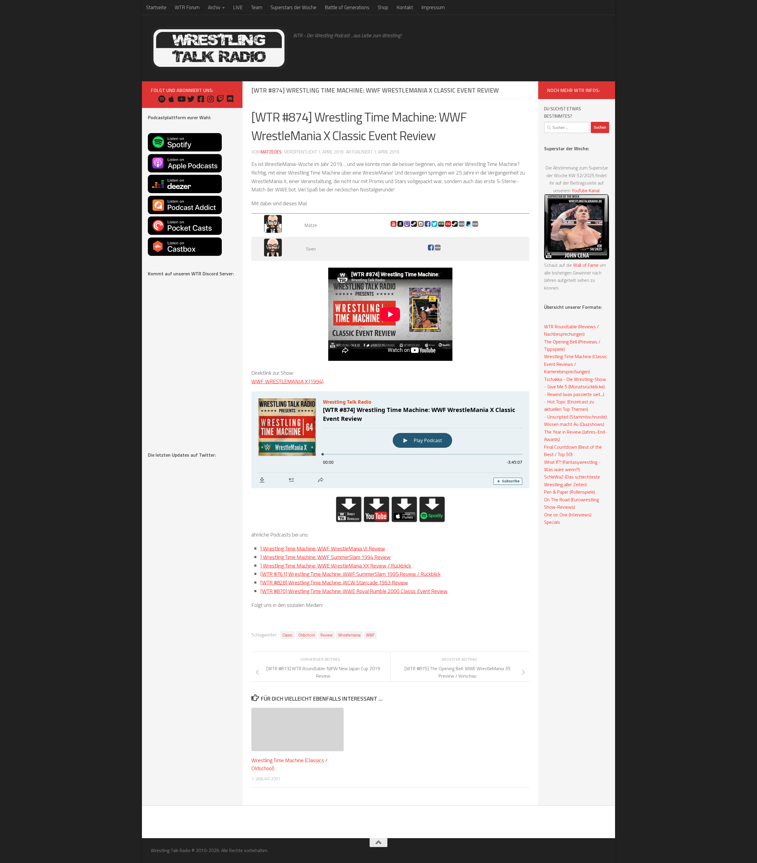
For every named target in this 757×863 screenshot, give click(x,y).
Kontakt (405, 7)
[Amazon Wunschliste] (400, 225)
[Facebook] (431, 248)
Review (327, 635)
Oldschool (306, 635)
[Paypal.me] (468, 225)
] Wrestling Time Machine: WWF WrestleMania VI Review (322, 548)
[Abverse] (438, 248)
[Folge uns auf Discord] (230, 99)
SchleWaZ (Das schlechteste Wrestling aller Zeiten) (572, 480)
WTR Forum (187, 7)
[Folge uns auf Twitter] (191, 99)
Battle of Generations (347, 7)
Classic (287, 635)
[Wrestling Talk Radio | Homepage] (219, 48)
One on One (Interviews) (567, 514)
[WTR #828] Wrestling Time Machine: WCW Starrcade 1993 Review (334, 582)
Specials (552, 522)
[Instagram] (421, 225)
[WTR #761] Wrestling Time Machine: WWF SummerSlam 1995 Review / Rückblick (350, 574)
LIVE (238, 7)
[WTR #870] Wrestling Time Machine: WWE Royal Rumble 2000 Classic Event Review (353, 591)
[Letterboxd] (441, 225)
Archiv (214, 7)
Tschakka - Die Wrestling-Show (575, 379)
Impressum (433, 7)
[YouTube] (394, 225)
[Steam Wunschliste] (414, 225)
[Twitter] (434, 225)
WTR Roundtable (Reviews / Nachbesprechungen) (571, 330)
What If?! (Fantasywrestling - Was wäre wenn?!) (572, 465)
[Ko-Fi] (462, 225)
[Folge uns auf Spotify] (161, 99)
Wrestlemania (349, 635)
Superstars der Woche (293, 7)
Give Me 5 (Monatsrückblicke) (576, 386)
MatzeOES (271, 151)
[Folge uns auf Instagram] (210, 99)
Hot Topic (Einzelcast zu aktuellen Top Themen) (569, 405)
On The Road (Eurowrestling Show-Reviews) (571, 503)
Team (256, 7)
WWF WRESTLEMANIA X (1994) (287, 381)
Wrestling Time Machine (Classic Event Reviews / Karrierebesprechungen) (575, 364)
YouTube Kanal (585, 190)
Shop (383, 7)
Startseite (156, 7)
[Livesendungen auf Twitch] (220, 99)
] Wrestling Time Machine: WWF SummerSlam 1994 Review (325, 557)
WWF (370, 635)
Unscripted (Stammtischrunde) (577, 416)
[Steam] (455, 225)
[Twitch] (407, 225)
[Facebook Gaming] (428, 225)
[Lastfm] (448, 225)
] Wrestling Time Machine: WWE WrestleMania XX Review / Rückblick (335, 566)
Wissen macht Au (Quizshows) (574, 424)
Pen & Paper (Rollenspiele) (569, 491)
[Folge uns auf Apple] (171, 99)
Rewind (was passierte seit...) (575, 394)
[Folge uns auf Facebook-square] (200, 99)
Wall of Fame (586, 265)
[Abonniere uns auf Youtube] (181, 99)
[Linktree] (475, 225)
